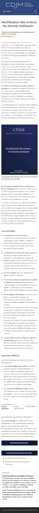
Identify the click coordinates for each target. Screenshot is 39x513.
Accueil (5, 510)
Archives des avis (14, 510)
